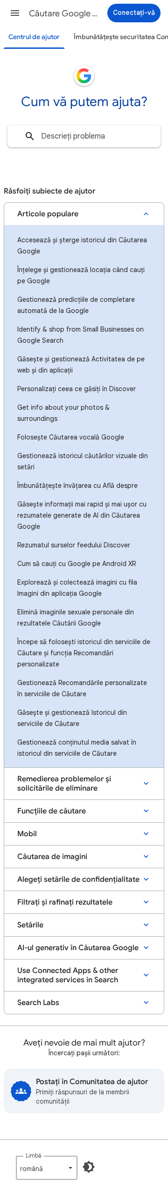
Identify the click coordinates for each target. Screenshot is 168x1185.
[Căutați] (30, 136)
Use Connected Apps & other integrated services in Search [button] (67, 975)
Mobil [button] (27, 834)
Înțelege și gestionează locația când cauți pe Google (81, 275)
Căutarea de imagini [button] (52, 856)
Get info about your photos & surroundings (63, 413)
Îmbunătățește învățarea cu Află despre (77, 485)
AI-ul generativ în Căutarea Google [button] (78, 947)
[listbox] (46, 1168)
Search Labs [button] (38, 1002)
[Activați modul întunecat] (88, 1167)
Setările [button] (30, 925)
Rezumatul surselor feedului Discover (73, 545)
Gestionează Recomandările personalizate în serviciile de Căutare (82, 688)
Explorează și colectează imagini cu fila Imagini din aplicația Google (77, 588)
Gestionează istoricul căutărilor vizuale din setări (82, 461)
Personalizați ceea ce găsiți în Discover (76, 389)
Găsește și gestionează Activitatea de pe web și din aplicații (81, 364)
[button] (15, 13)
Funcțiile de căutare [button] (51, 811)
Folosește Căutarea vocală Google (70, 437)
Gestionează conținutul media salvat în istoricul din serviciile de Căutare (76, 748)
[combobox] (84, 136)
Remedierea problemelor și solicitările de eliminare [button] (64, 783)
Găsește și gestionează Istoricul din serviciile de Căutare (72, 718)
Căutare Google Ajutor (63, 13)
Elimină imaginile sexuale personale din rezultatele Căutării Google (75, 617)
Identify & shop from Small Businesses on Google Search (80, 335)
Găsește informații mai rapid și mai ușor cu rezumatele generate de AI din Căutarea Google (82, 515)
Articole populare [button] (47, 214)
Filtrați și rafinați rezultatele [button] (64, 902)
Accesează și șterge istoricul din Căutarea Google (82, 245)
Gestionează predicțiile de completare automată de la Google (76, 305)
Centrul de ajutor (34, 37)
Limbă (34, 1155)
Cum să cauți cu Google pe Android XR (76, 563)
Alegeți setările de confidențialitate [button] (78, 879)
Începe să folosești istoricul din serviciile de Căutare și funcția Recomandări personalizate (83, 653)
